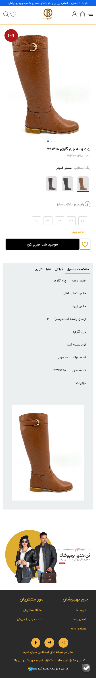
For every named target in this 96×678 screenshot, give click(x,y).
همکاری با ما (78, 628)
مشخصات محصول (78, 269)
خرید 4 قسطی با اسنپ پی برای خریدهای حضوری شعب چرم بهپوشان (48, 3)
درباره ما (81, 609)
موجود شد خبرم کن (42, 244)
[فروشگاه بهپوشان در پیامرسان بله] (86, 668)
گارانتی (59, 269)
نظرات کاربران (43, 269)
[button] (48, 141)
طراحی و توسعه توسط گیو (52, 668)
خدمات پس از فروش (29, 619)
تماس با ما (79, 619)
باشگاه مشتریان (32, 609)
